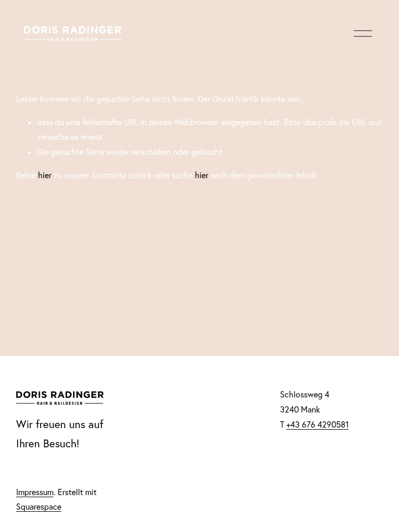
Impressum (35, 492)
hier (44, 175)
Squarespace (38, 506)
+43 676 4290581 (317, 424)
